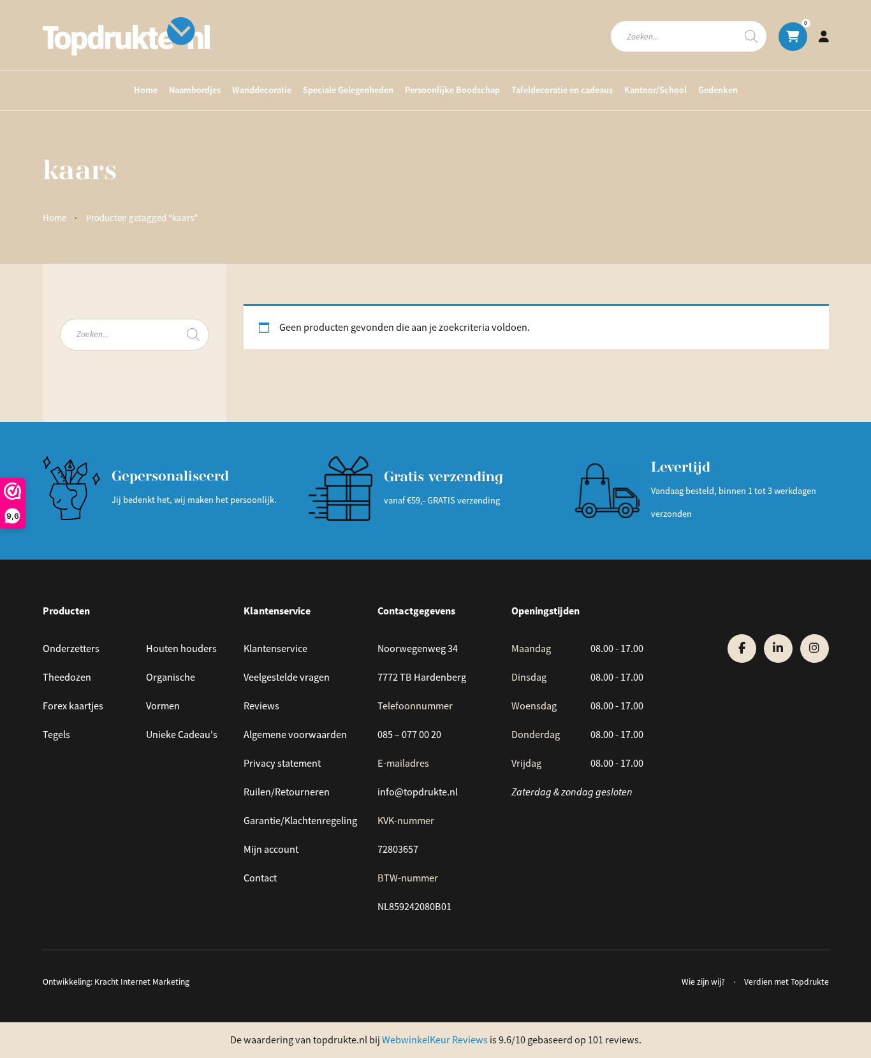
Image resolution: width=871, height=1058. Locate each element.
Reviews (261, 706)
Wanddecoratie (261, 90)
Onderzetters (71, 648)
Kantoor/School (655, 90)
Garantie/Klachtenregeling (300, 820)
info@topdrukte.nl (417, 792)
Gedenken (718, 90)
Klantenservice (275, 648)
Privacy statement (282, 763)
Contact (260, 878)
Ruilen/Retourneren (287, 792)
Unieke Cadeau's (181, 734)
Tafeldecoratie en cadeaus (562, 90)
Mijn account (271, 849)
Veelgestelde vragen (287, 677)
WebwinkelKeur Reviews (435, 1040)
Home (145, 90)
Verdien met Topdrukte (786, 981)
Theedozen (67, 677)
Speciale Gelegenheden (348, 90)
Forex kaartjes (73, 706)
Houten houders (181, 648)
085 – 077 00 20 (409, 734)
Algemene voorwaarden (295, 734)
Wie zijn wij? (703, 981)
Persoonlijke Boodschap (452, 90)
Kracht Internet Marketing (141, 981)
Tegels (56, 734)
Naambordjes (195, 90)
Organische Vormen (170, 691)
